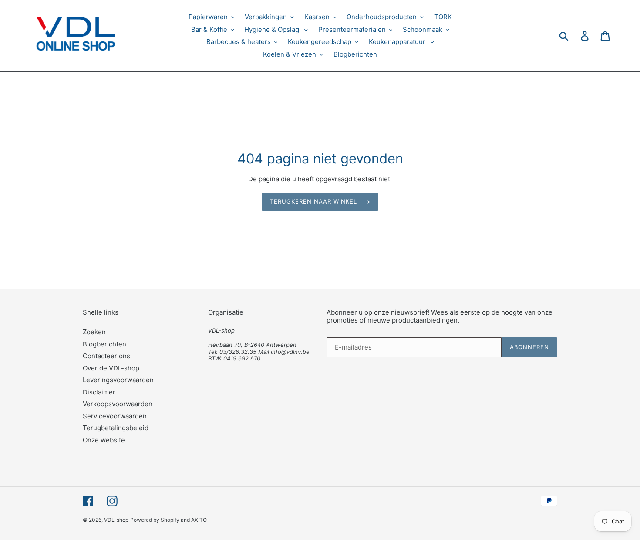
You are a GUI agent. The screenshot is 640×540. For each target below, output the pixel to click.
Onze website (104, 440)
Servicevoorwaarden (115, 416)
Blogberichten (104, 344)
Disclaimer (99, 392)
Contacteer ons (106, 356)
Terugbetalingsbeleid (115, 428)
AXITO (199, 519)
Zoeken (94, 332)
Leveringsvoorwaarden (118, 380)
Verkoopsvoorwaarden (117, 404)
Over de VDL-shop (111, 368)
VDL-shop (116, 519)
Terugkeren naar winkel (313, 201)
